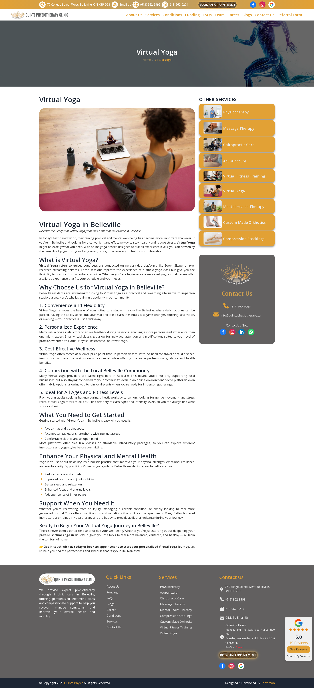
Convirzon (305, 656)
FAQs (207, 14)
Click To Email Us (237, 618)
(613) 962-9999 (241, 307)
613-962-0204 (235, 609)
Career (233, 14)
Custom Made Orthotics (176, 622)
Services (152, 14)
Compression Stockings (176, 616)
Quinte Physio (73, 683)
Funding (192, 14)
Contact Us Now (237, 325)
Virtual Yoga (168, 633)
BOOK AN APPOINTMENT (218, 5)
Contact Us (264, 14)
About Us (134, 14)
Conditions (172, 14)
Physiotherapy (170, 587)
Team (220, 14)
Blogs (247, 14)
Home (147, 60)
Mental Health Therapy (176, 610)
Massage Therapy (172, 604)
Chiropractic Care (172, 598)
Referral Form (289, 14)
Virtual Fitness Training (176, 627)
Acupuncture (169, 593)
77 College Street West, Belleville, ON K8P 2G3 (247, 589)
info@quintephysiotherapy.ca (241, 315)
